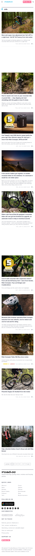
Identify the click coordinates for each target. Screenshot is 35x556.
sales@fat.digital (19, 528)
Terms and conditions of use (21, 551)
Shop (19, 493)
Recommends (21, 491)
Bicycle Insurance (22, 495)
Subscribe (28, 2)
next (28, 464)
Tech (3, 495)
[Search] (33, 2)
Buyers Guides (5, 491)
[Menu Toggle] (2, 1)
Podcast (20, 489)
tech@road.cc (13, 525)
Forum (20, 485)
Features (4, 493)
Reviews (4, 489)
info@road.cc (15, 522)
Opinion (20, 487)
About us (4, 485)
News (3, 487)
